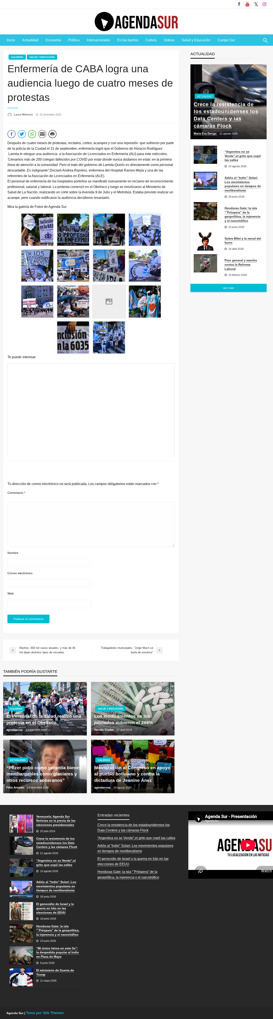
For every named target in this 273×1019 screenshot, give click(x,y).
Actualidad (30, 40)
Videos (169, 40)
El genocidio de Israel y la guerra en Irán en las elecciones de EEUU (55, 908)
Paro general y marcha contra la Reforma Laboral (241, 264)
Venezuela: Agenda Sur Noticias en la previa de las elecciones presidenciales (56, 821)
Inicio (11, 40)
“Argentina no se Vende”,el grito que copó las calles (243, 156)
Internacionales (98, 40)
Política (74, 40)
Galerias (17, 57)
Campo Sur (226, 40)
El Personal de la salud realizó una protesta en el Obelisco (43, 719)
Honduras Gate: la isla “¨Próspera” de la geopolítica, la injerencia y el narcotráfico (242, 214)
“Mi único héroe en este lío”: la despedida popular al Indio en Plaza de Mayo (57, 952)
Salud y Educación (196, 40)
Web (10, 593)
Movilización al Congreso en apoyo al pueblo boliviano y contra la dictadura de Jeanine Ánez (132, 774)
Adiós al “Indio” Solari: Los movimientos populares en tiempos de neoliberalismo (243, 184)
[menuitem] (11, 40)
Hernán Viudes (104, 729)
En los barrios (127, 40)
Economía (53, 40)
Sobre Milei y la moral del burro (243, 240)
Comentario (16, 492)
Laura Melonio (24, 114)
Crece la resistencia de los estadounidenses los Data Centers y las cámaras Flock (226, 115)
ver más (228, 288)
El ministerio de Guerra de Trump (55, 972)
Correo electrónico (19, 573)
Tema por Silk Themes (45, 1013)
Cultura (151, 40)
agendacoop (14, 729)
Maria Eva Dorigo (205, 133)
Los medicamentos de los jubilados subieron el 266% (123, 719)
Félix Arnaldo (15, 787)
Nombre (12, 553)
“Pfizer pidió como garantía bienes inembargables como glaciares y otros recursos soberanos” (43, 774)
